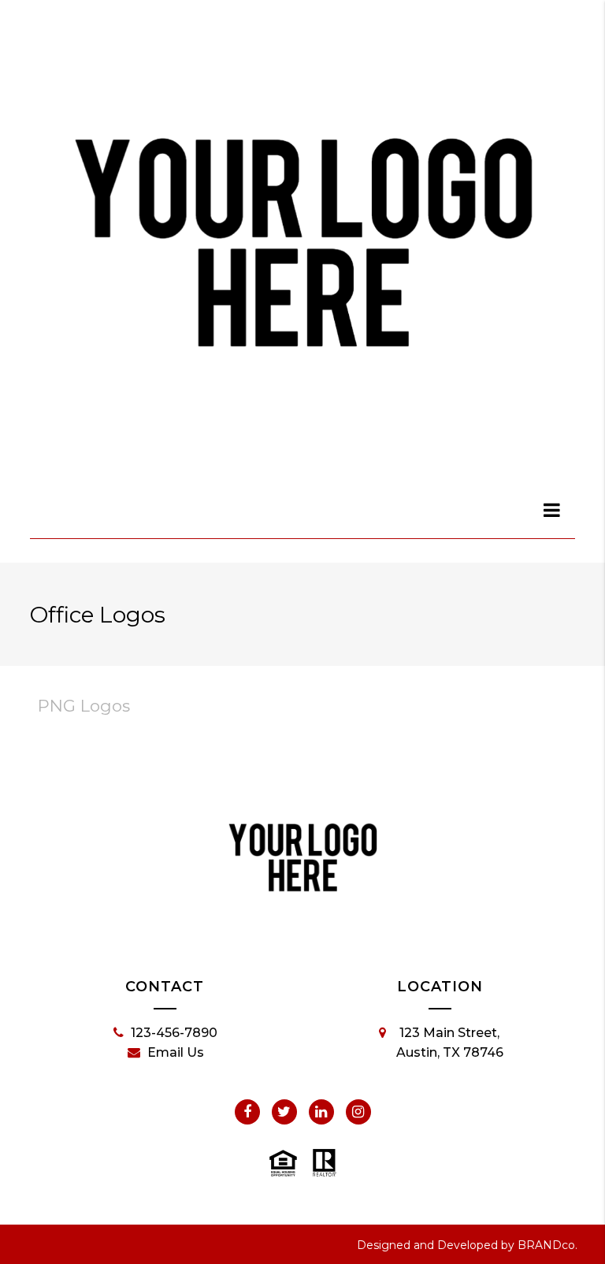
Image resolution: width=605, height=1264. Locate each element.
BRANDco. (547, 1245)
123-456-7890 (174, 1032)
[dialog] (552, 510)
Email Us (175, 1052)
